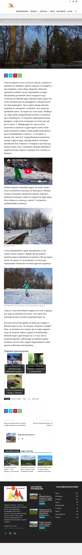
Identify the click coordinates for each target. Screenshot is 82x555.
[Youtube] (76, 1)
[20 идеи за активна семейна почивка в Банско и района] (34, 524)
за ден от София (16, 399)
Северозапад (38, 58)
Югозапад (45, 58)
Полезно (43, 11)
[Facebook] (69, 1)
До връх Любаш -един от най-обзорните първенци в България (44, 469)
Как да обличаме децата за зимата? (42, 424)
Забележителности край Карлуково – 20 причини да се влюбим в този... (45, 512)
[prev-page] (5, 475)
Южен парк (35, 399)
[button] (75, 11)
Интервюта (61, 11)
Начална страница (9, 21)
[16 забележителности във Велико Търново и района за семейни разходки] (34, 496)
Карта (52, 11)
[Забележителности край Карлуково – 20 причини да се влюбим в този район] (34, 511)
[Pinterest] (15, 76)
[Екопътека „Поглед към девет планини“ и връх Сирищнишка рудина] (28, 460)
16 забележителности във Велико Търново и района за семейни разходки (45, 498)
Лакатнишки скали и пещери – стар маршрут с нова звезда (11, 469)
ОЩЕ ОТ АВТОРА (27, 451)
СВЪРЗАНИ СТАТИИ (12, 451)
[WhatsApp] (20, 76)
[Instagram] (73, 1)
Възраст (34, 11)
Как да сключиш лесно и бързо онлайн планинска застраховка (15, 424)
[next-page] (8, 475)
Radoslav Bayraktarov (12, 67)
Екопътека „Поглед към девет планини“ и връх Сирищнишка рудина (28, 469)
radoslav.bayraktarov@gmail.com (15, 528)
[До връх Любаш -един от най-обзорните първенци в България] (45, 460)
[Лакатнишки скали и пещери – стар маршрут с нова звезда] (11, 460)
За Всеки (26, 21)
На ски (26, 58)
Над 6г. (40, 464)
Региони (31, 58)
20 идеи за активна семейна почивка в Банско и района (45, 524)
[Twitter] (11, 76)
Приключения (22, 11)
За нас (69, 11)
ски (29, 399)
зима (24, 399)
